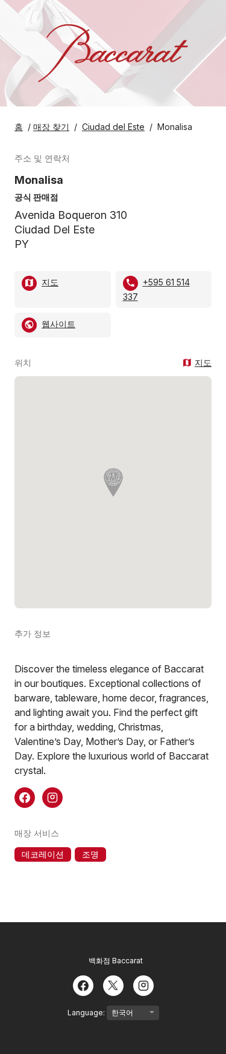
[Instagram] (143, 984)
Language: (87, 1012)
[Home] (112, 53)
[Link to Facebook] (24, 796)
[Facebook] (83, 984)
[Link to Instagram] (52, 796)
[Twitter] (113, 984)
